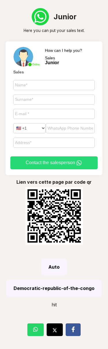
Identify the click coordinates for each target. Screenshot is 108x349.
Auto (54, 267)
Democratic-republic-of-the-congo (54, 288)
